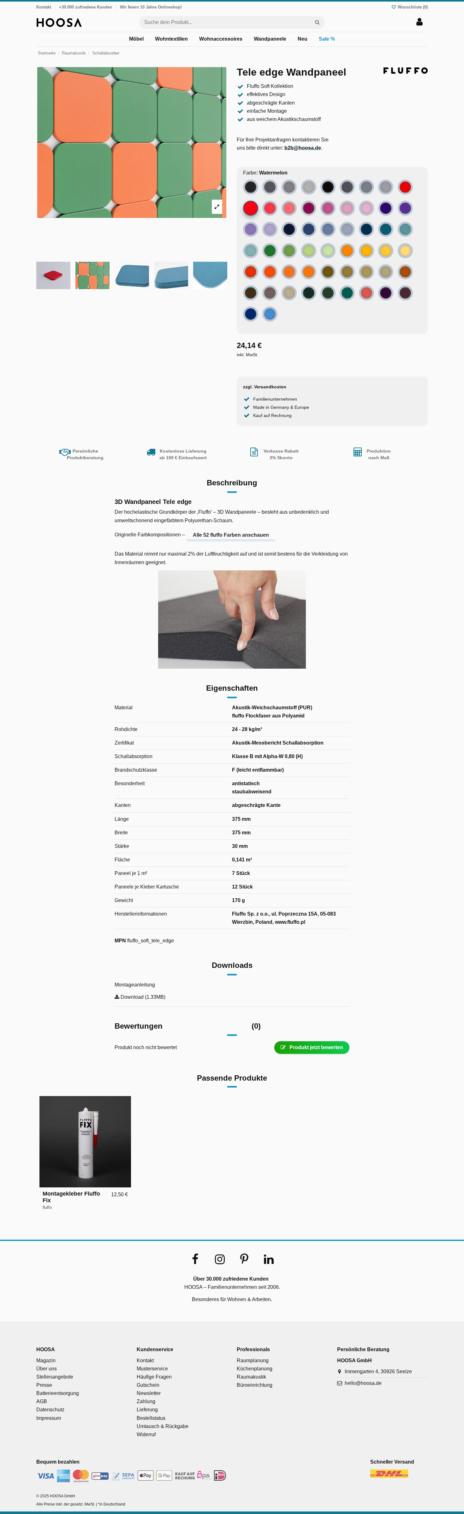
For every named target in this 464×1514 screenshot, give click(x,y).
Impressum (48, 1418)
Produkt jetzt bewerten (315, 1047)
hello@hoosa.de (363, 1383)
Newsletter (149, 1393)
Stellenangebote (54, 1377)
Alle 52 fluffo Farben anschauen (231, 535)
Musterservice (152, 1368)
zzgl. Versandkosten (264, 386)
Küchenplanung (254, 1368)
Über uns (46, 1368)
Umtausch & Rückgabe (162, 1426)
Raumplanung (253, 1360)
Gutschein (148, 1385)
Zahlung (146, 1401)
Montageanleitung (135, 984)
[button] (136, 39)
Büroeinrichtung (254, 1385)
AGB (41, 1401)
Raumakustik (251, 1377)
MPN (120, 940)
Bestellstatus (151, 1418)
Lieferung (147, 1409)
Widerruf (146, 1434)
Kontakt (43, 7)
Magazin (46, 1360)
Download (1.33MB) (142, 997)
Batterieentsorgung (57, 1393)
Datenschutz (50, 1409)
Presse (44, 1385)
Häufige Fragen (154, 1377)
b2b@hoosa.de (302, 148)
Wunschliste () (412, 7)
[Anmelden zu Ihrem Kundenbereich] (419, 22)
